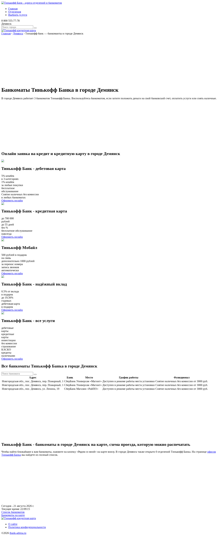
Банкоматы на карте (13, 515)
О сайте (12, 524)
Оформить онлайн (12, 200)
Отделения (14, 11)
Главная (13, 8)
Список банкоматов (13, 512)
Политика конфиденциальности (27, 527)
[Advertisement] (104, 59)
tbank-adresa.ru (18, 533)
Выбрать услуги (17, 14)
